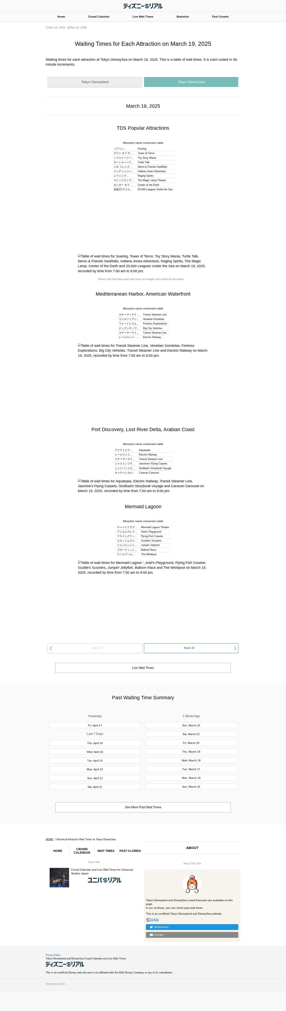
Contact (158, 934)
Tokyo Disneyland (95, 82)
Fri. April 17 (95, 725)
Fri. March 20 (191, 742)
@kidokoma (161, 926)
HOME (57, 850)
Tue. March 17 (191, 769)
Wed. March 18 (191, 760)
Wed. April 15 (95, 751)
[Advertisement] (143, 223)
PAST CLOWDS (130, 850)
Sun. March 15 (191, 786)
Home (61, 16)
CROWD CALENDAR (82, 850)
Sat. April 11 (95, 786)
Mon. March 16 (191, 777)
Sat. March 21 (191, 734)
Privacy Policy (53, 955)
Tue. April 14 (95, 760)
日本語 (155, 919)
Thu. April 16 (95, 743)
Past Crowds (220, 16)
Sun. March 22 (191, 725)
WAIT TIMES (105, 850)
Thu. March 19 (191, 751)
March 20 (189, 647)
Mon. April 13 (95, 769)
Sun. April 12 (95, 778)
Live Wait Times (142, 16)
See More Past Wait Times (143, 807)
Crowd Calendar (98, 16)
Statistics (182, 16)
